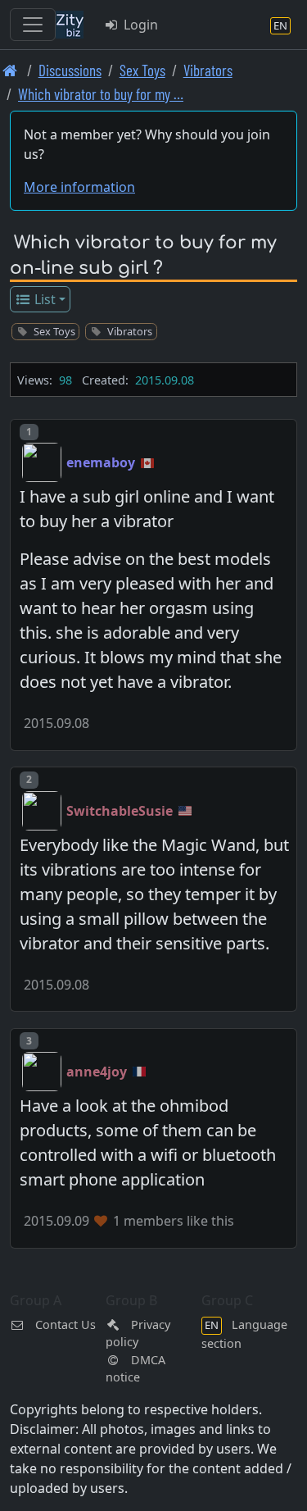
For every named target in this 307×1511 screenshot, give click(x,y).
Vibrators (208, 70)
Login (139, 25)
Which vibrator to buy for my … (100, 93)
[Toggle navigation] (33, 24)
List (43, 299)
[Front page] (10, 70)
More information (79, 187)
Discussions (70, 70)
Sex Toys (142, 70)
